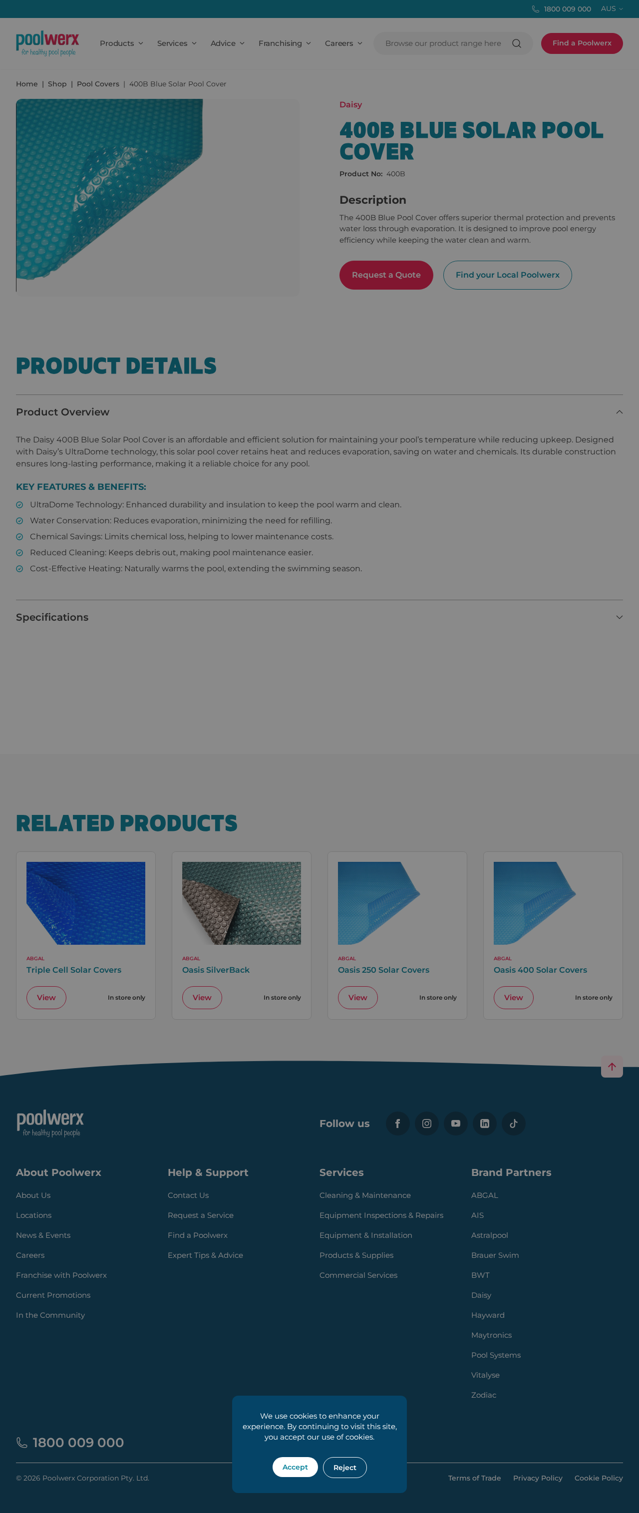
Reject (344, 1467)
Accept (295, 1467)
